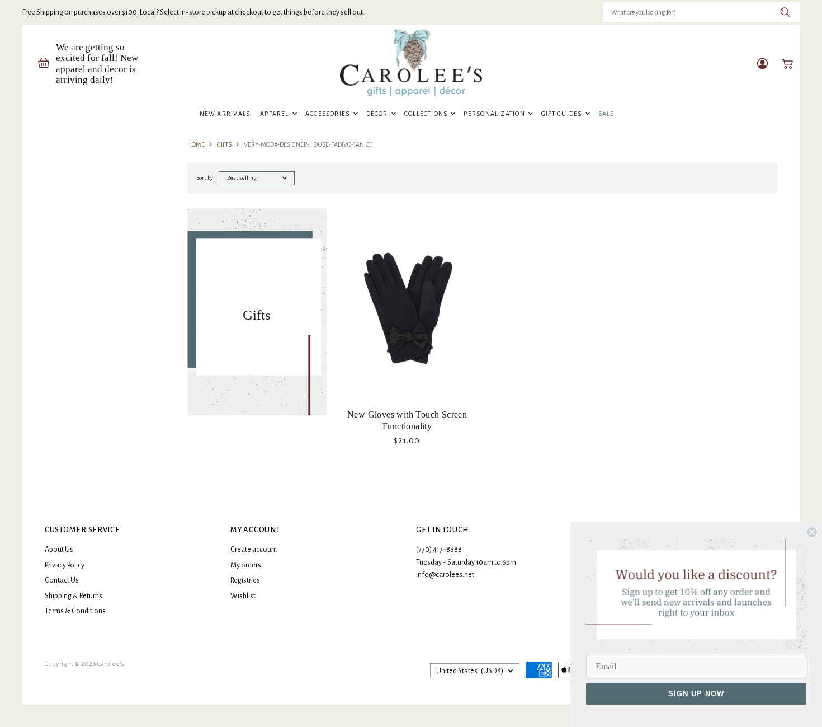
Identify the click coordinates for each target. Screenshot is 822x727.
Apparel (275, 113)
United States (469, 671)
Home (196, 144)
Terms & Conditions (75, 611)
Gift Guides (562, 113)
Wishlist (243, 596)
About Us (59, 550)
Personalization (495, 113)
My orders (245, 565)
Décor (378, 113)
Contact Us (62, 580)
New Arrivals (225, 113)
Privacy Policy (64, 565)
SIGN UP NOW (696, 694)
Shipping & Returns (73, 596)
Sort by (204, 178)
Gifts (224, 144)
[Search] (785, 12)
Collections (427, 113)
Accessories (328, 113)
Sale (606, 113)
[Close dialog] (812, 532)
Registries (245, 580)
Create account (253, 550)
